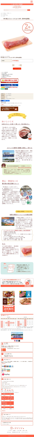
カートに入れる (17, 68)
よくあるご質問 (19, 430)
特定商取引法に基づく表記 (16, 432)
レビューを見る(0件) (5, 72)
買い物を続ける (4, 77)
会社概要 (14, 430)
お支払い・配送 (24, 430)
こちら (9, 356)
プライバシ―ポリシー (24, 432)
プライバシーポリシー (6, 424)
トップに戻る (10, 430)
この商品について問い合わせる (6, 76)
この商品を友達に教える (5, 75)
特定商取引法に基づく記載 (7, 422)
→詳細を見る (3, 363)
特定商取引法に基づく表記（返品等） (7, 74)
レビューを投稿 (4, 73)
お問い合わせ (9, 432)
